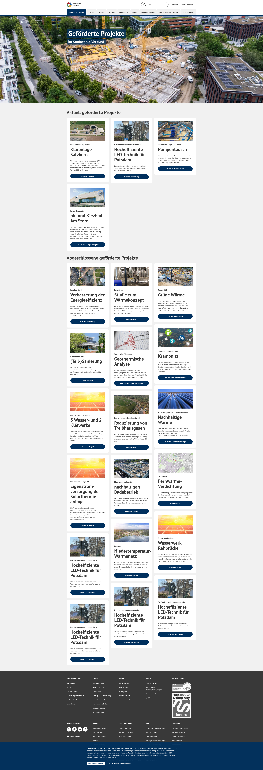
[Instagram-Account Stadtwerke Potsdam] (69, 729)
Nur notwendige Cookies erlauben (120, 763)
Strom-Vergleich (98, 683)
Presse (69, 687)
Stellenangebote (72, 692)
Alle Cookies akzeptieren (95, 763)
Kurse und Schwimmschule (155, 728)
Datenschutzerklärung (144, 755)
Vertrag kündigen (99, 712)
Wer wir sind (71, 683)
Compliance (71, 704)
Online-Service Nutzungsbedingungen (154, 688)
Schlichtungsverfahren (101, 700)
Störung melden (125, 728)
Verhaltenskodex (125, 736)
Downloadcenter (151, 694)
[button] (187, 4)
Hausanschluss (124, 696)
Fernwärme (97, 692)
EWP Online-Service (152, 683)
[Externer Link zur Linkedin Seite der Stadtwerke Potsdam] (74, 729)
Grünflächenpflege (178, 736)
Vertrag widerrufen (99, 708)
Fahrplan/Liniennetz (100, 736)
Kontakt (95, 741)
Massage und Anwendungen (156, 741)
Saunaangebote (151, 736)
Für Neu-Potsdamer (73, 700)
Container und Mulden (180, 728)
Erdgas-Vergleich (99, 687)
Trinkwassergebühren (126, 700)
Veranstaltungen (151, 732)
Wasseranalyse (124, 687)
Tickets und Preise (99, 728)
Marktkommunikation (100, 704)
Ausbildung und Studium (75, 696)
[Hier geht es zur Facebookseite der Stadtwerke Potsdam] (85, 729)
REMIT (148, 698)
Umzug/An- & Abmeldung (102, 696)
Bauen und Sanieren (126, 732)
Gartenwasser (124, 683)
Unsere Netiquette (73, 723)
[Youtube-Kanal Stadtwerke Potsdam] (80, 729)
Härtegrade (123, 692)
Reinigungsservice (178, 732)
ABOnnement (97, 732)
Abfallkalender (177, 741)
